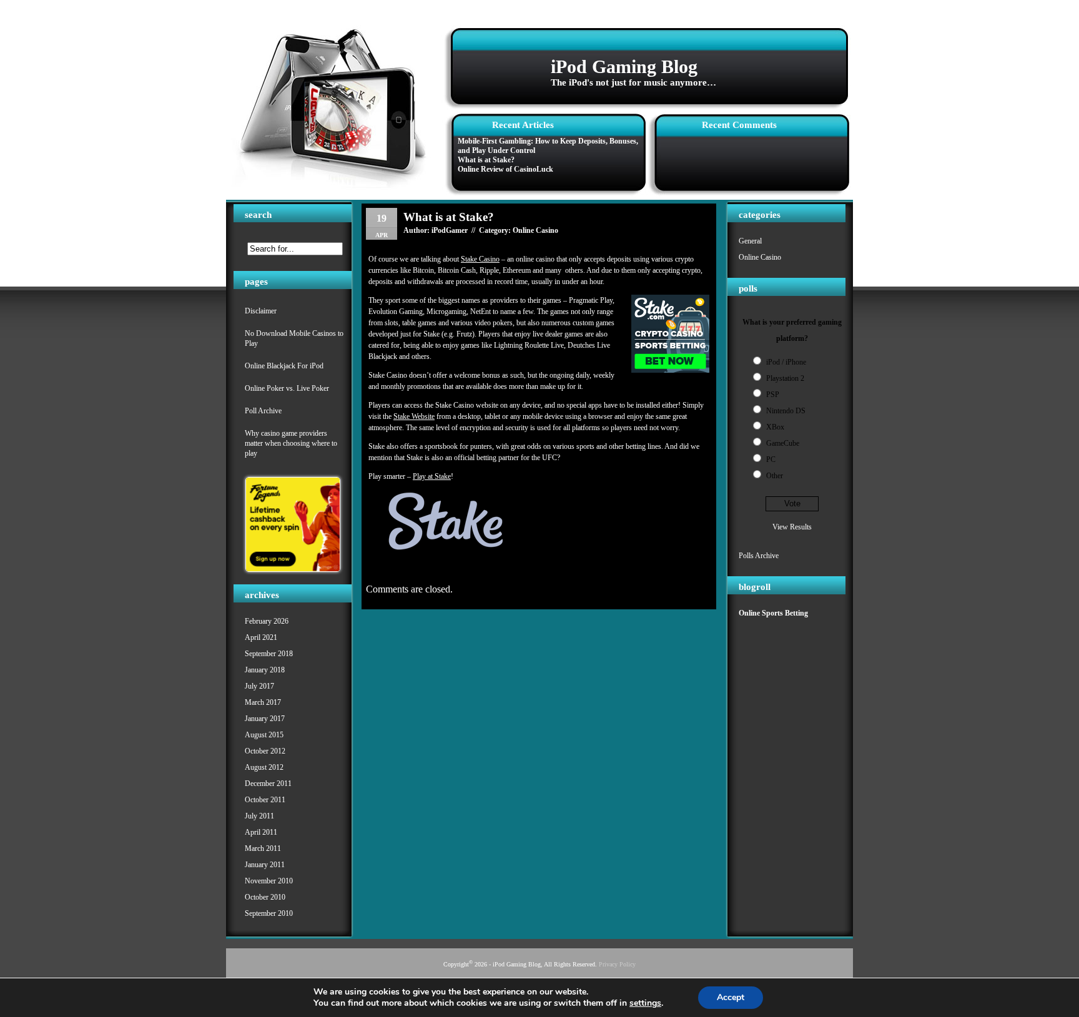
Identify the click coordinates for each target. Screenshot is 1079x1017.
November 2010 (269, 881)
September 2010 (269, 913)
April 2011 (261, 832)
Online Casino (760, 257)
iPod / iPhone (786, 362)
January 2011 (265, 864)
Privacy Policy (617, 964)
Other (774, 475)
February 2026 (266, 621)
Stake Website (414, 416)
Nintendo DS (786, 410)
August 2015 (264, 734)
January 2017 (265, 718)
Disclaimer (261, 311)
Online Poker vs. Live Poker (287, 388)
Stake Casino (480, 259)
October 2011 (265, 799)
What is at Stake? (486, 159)
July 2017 (259, 686)
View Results (792, 527)
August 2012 (264, 767)
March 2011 (263, 848)
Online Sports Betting (773, 613)
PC (771, 459)
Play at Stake (432, 476)
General (750, 241)
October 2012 (265, 751)
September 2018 (269, 653)
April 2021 (261, 637)
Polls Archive (759, 555)
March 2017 (263, 702)
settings (645, 1003)
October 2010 (265, 897)
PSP (772, 394)
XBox (775, 427)
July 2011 (259, 816)
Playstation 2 (785, 378)
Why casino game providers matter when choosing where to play (291, 443)
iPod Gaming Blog (624, 66)
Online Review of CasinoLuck (505, 169)
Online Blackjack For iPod (284, 365)
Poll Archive (263, 410)
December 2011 (268, 783)
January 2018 (265, 670)
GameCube (782, 443)
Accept (730, 997)
